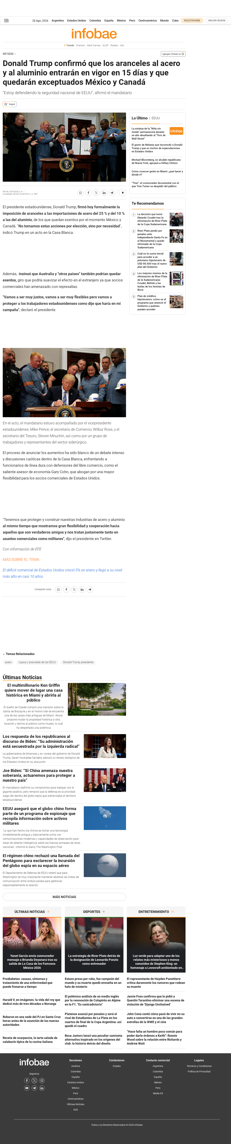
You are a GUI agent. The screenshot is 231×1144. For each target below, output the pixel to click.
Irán (122, 45)
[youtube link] (27, 1088)
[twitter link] (34, 1080)
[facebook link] (27, 1080)
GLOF (105, 45)
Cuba (175, 20)
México (121, 20)
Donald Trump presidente (78, 662)
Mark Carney (94, 45)
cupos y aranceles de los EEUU (37, 662)
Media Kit (158, 1093)
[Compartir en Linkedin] (104, 193)
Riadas (114, 45)
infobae (8, 53)
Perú (132, 20)
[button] (6, 20)
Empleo (117, 1066)
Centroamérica (147, 20)
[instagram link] (42, 1080)
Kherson (80, 45)
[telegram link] (34, 1088)
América (75, 1066)
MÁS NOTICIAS (64, 897)
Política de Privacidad (199, 1071)
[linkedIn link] (42, 1088)
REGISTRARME (192, 20)
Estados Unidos (76, 20)
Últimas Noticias (75, 1104)
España (109, 20)
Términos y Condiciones (199, 1066)
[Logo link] (94, 33)
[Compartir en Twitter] (96, 193)
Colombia (95, 20)
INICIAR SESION (216, 20)
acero (8, 662)
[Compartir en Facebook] (88, 193)
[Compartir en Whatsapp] (80, 193)
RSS (76, 1109)
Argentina (58, 20)
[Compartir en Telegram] (112, 193)
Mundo (164, 20)
